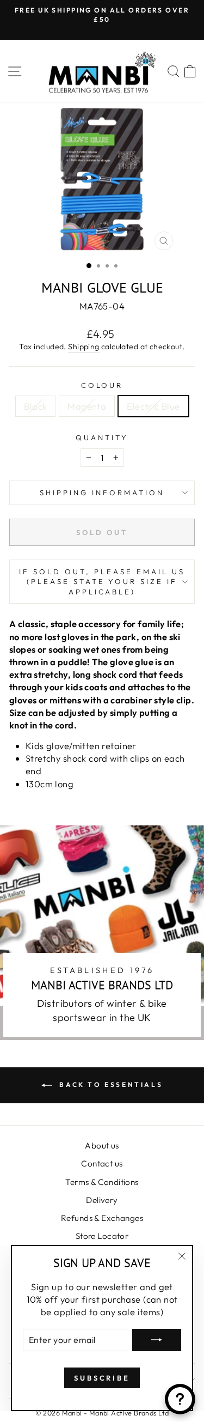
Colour (102, 385)
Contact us (101, 1163)
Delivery (102, 1200)
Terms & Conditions (101, 1182)
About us (102, 1145)
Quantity (102, 437)
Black (35, 406)
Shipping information (102, 492)
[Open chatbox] (180, 1399)
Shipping (83, 346)
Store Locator (102, 1236)
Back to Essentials (110, 1084)
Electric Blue (153, 406)
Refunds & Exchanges (102, 1218)
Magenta (86, 406)
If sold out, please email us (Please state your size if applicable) (101, 581)
